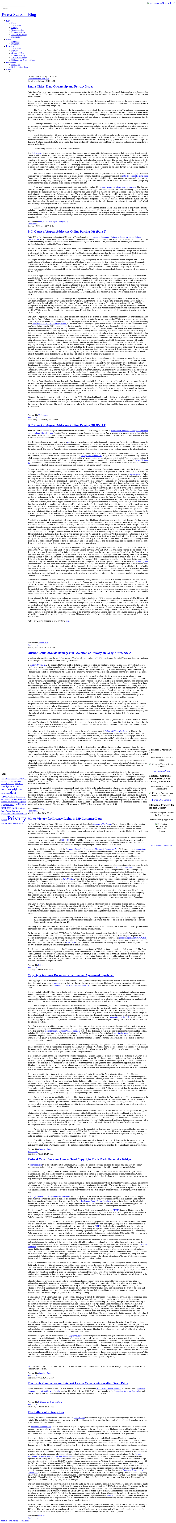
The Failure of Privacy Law (46, 1412)
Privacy (16, 818)
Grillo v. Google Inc (38, 665)
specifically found (121, 1033)
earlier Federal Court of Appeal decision (95, 1201)
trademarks (7, 823)
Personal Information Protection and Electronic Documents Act (91, 849)
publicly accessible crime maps (135, 176)
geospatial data (7, 805)
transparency (18, 823)
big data (16, 786)
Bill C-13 (65, 840)
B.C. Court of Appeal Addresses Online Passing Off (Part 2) (67, 231)
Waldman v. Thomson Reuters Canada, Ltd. (72, 985)
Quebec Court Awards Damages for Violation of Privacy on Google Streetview (79, 652)
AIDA (22, 779)
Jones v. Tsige (79, 1418)
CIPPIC (116, 1210)
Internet (16, 807)
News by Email (168, 3)
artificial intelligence (12, 785)
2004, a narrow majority (126, 867)
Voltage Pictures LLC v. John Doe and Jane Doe (50, 1196)
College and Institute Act (91, 456)
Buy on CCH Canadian (161, 800)
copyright (13, 789)
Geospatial (21, 801)
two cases (56, 983)
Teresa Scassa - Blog (18, 14)
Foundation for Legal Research (126, 1391)
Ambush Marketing (8, 784)
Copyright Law (44, 1149)
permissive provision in (132, 938)
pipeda (4, 819)
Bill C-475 (111, 1495)
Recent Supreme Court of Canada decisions (62, 1031)
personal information (19, 814)
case (69, 442)
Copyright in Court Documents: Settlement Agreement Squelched (71, 975)
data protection (8, 794)
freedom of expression (9, 802)
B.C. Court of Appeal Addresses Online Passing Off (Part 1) (67, 425)
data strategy (6, 799)
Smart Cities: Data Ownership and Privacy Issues (60, 86)
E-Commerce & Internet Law (50, 1402)
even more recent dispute (41, 1427)
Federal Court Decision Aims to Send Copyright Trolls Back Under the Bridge (79, 1159)
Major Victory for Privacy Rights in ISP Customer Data (65, 818)
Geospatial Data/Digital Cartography (53, 221)
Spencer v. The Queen (102, 824)
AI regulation (16, 781)
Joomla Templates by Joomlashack (15, 1521)
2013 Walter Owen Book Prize (108, 1389)
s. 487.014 (70, 942)
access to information (9, 779)
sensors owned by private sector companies (118, 187)
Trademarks (43, 415)
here (67, 621)
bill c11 (21, 786)
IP (6, 810)
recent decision (36, 1165)
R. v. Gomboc (68, 879)
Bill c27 (4, 789)
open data (11, 811)
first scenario (37, 153)
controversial (135, 474)
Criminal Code (139, 849)
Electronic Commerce (18, 799)
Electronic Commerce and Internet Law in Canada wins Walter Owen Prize (78, 1383)
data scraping (20, 797)
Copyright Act (74, 1336)
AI (18, 779)
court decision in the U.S (119, 1017)
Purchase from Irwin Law (161, 845)
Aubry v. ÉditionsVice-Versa (116, 731)
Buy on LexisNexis (162, 771)
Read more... (33, 224)
